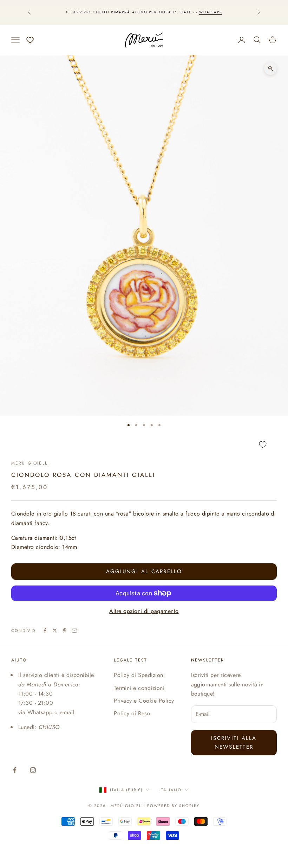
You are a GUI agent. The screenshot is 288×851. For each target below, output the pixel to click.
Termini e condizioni (139, 688)
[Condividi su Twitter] (55, 630)
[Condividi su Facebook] (45, 630)
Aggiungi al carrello (144, 571)
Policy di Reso (132, 713)
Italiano (170, 790)
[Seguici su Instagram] (33, 770)
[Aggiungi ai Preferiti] (144, 445)
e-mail (67, 712)
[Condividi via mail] (74, 630)
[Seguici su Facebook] (14, 770)
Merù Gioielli (30, 463)
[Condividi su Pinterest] (64, 630)
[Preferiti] (30, 40)
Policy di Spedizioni (139, 675)
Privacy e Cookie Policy (144, 701)
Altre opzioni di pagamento (143, 611)
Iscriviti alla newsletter (234, 742)
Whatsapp (210, 12)
